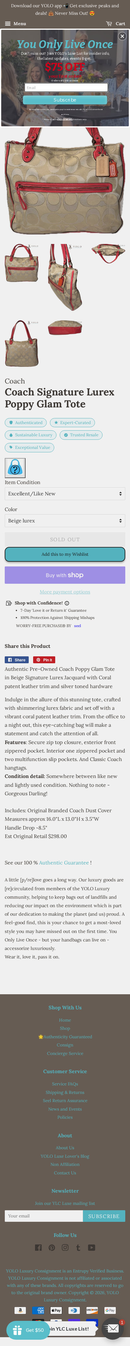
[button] (122, 36)
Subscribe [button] (65, 99)
